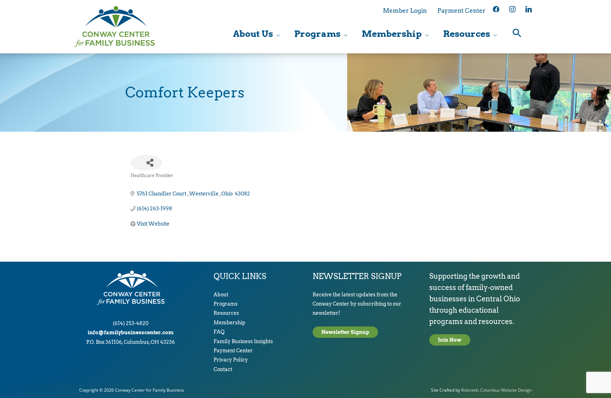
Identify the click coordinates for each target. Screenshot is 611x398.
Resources (226, 313)
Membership (229, 322)
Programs (226, 304)
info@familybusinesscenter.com (131, 332)
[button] (517, 34)
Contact (223, 369)
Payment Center (233, 350)
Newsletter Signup (345, 332)
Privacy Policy (231, 360)
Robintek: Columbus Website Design (496, 390)
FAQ (219, 332)
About (221, 294)
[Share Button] (146, 163)
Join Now (449, 340)
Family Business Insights (243, 341)
